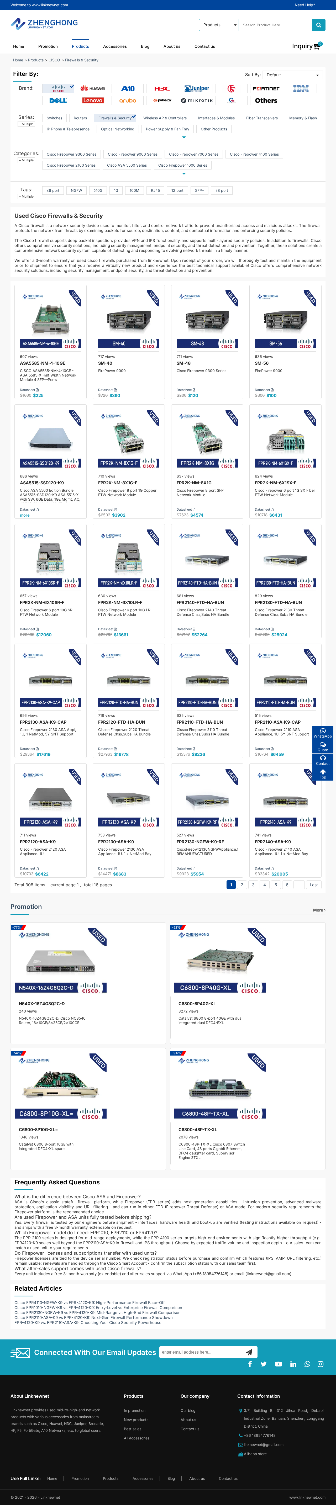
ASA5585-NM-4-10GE (42, 363)
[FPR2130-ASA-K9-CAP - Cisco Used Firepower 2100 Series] (50, 679)
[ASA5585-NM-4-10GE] (50, 320)
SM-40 (105, 363)
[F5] (232, 89)
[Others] (266, 100)
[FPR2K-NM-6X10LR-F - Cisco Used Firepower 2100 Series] (128, 560)
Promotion (48, 46)
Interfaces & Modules (216, 118)
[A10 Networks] (128, 89)
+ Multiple (26, 124)
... (299, 884)
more (25, 515)
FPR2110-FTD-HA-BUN (200, 722)
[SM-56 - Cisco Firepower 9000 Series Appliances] (285, 320)
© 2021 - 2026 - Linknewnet (35, 1497)
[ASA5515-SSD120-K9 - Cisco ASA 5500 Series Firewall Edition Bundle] (50, 440)
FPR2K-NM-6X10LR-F (120, 602)
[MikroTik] (197, 100)
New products (136, 1419)
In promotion (134, 1410)
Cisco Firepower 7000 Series (193, 154)
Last (314, 884)
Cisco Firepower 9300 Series (71, 154)
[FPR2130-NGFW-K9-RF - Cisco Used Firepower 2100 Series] (207, 799)
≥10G (98, 190)
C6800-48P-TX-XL (197, 1129)
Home (18, 46)
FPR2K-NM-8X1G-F (117, 482)
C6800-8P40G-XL (197, 1003)
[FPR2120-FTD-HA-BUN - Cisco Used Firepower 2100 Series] (128, 679)
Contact (323, 763)
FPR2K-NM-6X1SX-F (275, 482)
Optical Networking (117, 129)
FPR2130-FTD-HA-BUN (278, 602)
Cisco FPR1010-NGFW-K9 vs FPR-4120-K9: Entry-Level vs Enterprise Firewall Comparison (98, 1307)
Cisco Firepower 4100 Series (254, 154)
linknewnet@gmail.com (264, 1444)
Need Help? (305, 5)
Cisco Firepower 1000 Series (182, 165)
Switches (54, 118)
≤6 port (53, 190)
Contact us (205, 46)
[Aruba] (128, 100)
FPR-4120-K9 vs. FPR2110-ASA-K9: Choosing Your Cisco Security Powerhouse (87, 1322)
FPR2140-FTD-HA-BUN (200, 602)
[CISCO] (58, 89)
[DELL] (58, 100)
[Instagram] (322, 1364)
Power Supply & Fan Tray (167, 129)
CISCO (54, 60)
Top (323, 777)
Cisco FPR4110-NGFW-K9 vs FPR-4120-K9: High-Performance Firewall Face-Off (89, 1302)
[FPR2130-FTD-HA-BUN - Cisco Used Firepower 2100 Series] (285, 560)
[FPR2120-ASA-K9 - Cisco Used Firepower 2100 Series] (50, 799)
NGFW (76, 190)
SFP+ (199, 190)
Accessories (115, 46)
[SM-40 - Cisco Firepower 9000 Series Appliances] (128, 320)
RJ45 (155, 190)
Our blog (188, 1410)
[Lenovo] (93, 100)
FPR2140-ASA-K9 (273, 841)
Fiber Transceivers (262, 118)
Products (80, 46)
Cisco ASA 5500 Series (127, 165)
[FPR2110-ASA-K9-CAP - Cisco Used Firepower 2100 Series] (285, 679)
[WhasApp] (308, 1364)
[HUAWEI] (93, 89)
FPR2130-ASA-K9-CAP (43, 722)
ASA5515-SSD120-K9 (42, 482)
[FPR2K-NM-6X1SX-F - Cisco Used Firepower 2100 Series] (285, 440)
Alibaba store (255, 1453)
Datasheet (28, 390)
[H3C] (162, 89)
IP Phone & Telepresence (68, 129)
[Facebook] (251, 1364)
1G (116, 190)
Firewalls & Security (81, 60)
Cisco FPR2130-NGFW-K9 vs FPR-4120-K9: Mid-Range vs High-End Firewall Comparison (97, 1312)
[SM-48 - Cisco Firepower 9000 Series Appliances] (207, 320)
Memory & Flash (303, 118)
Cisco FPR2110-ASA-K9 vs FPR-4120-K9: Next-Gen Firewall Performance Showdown (93, 1317)
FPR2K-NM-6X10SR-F (42, 602)
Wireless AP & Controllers (165, 118)
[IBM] (301, 89)
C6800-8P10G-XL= (38, 1129)
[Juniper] (197, 89)
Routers (80, 118)
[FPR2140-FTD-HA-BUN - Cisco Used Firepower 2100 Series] (207, 560)
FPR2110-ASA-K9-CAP (278, 722)
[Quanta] (232, 100)
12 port (177, 190)
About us (172, 46)
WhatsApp (323, 736)
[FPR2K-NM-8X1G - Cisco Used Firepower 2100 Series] (207, 440)
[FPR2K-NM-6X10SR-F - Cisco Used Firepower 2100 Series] (50, 560)
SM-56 (262, 363)
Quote (323, 750)
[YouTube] (279, 1364)
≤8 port (222, 190)
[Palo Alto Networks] (162, 100)
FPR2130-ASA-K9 (116, 841)
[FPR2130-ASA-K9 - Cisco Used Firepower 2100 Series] (128, 799)
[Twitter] (264, 1364)
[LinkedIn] (294, 1364)
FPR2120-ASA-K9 (38, 841)
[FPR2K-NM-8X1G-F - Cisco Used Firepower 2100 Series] (128, 440)
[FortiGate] (266, 89)
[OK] (249, 1352)
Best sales (132, 1429)
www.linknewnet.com (307, 1497)
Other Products (214, 129)
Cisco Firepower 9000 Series (133, 154)
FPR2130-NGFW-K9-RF (200, 841)
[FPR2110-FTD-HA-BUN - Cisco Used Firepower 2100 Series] (207, 679)
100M (134, 190)
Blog (145, 46)
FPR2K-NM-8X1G (194, 482)
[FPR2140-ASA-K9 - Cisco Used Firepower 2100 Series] (285, 799)
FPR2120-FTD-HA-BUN (121, 722)
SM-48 (184, 363)
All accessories (136, 1438)
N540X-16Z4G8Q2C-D (42, 1003)
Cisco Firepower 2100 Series (71, 165)
